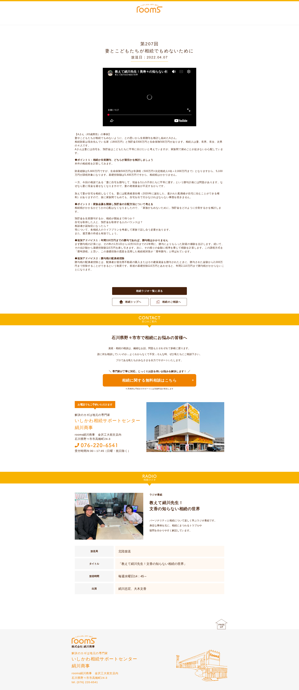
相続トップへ (133, 302)
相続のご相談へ (171, 302)
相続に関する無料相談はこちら (149, 380)
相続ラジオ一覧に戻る (149, 291)
